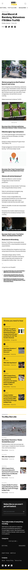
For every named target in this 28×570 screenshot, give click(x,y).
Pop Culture (5, 11)
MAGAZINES (22, 545)
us (4, 267)
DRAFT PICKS (5, 553)
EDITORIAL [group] (3, 7)
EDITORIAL (5, 545)
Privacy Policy (9, 560)
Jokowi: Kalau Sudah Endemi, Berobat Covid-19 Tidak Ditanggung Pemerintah (14, 275)
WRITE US (13, 553)
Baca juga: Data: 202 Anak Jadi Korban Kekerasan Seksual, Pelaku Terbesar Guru (14, 127)
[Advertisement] (14, 45)
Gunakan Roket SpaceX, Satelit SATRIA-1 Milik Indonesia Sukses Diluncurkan (14, 271)
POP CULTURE (12, 7)
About (3, 560)
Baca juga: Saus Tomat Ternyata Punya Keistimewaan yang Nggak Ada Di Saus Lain (13, 170)
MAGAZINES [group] (22, 7)
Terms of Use (18, 560)
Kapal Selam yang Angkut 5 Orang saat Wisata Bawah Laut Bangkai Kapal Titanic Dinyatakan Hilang (14, 280)
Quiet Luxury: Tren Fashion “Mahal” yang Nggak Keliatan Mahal (13, 234)
